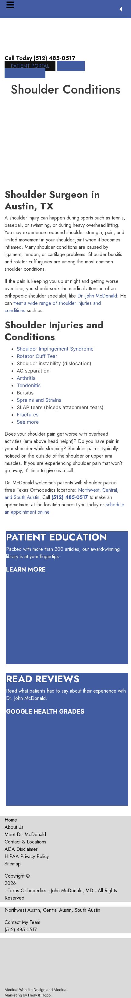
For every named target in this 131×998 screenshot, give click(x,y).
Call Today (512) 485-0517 (40, 58)
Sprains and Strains (39, 400)
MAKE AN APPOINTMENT (45, 69)
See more (28, 422)
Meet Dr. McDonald (25, 834)
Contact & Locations (25, 841)
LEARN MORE (26, 569)
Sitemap (13, 863)
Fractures (27, 415)
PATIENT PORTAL (30, 66)
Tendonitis (29, 385)
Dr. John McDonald (97, 295)
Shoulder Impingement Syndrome (55, 349)
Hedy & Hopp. (39, 995)
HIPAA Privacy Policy (27, 856)
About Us (14, 827)
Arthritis (26, 378)
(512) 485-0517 (21, 929)
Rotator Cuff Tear (37, 356)
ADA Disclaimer (21, 849)
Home (11, 819)
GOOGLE (19, 711)
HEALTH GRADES (59, 711)
